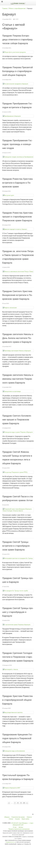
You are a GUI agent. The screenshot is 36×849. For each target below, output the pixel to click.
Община (6, 817)
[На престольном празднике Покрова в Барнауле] (18, 83)
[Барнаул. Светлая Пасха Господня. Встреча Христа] (18, 510)
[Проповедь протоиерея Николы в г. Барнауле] (18, 350)
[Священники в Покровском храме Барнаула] (18, 391)
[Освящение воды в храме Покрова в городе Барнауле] (18, 432)
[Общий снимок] (18, 52)
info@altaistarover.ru (10, 842)
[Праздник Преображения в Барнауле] (18, 116)
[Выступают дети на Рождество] (18, 195)
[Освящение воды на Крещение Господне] (18, 750)
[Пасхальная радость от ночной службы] (18, 307)
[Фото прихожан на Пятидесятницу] (18, 558)
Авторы (21, 827)
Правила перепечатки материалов (18, 829)
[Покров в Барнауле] (18, 787)
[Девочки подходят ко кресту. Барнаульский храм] (18, 229)
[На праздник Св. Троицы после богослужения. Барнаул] (18, 590)
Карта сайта (25, 819)
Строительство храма (18, 817)
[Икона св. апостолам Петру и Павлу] (18, 271)
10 (24, 803)
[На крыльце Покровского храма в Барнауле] (18, 472)
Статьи (11, 819)
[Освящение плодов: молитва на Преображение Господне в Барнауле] (18, 156)
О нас (15, 827)
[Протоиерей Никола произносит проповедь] (18, 669)
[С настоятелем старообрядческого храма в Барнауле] (18, 624)
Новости (29, 817)
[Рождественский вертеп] (18, 712)
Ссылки (17, 819)
